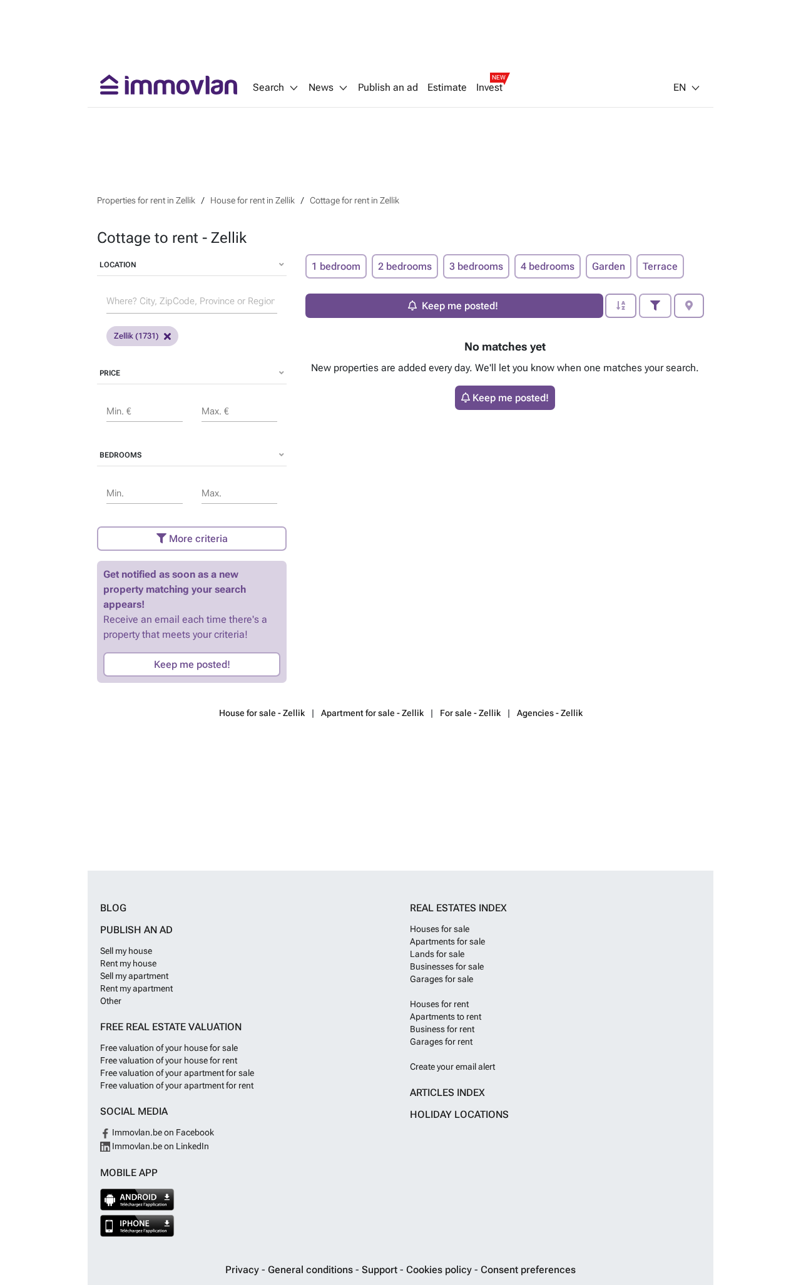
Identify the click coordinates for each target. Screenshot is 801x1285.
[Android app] (137, 1200)
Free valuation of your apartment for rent (176, 1085)
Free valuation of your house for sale (169, 1048)
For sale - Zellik (470, 713)
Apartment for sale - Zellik (372, 713)
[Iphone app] (137, 1226)
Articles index (447, 1092)
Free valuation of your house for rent (168, 1060)
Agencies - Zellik (550, 713)
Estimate (447, 88)
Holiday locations (459, 1114)
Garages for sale (441, 979)
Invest (489, 88)
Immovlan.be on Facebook (162, 1132)
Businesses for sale (447, 966)
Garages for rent (441, 1042)
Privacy (243, 1270)
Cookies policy (440, 1270)
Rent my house (128, 963)
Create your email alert (452, 1067)
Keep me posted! (192, 664)
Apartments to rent (445, 1016)
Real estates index (458, 908)
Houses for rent (439, 1004)
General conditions (311, 1270)
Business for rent (442, 1029)
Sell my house (126, 951)
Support (381, 1270)
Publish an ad (388, 88)
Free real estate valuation (171, 1027)
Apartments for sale (447, 941)
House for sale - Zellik (262, 713)
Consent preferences (528, 1270)
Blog (113, 908)
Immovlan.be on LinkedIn (159, 1146)
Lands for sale (437, 954)
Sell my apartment (134, 976)
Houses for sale (439, 929)
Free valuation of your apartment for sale (177, 1073)
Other (110, 1001)
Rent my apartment (136, 988)
